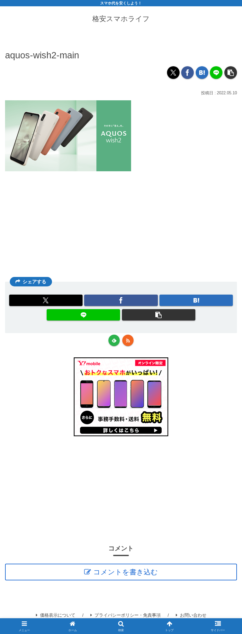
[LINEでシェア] (216, 72)
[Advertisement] (121, 227)
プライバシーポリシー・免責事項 (128, 615)
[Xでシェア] (173, 72)
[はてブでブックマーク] (202, 72)
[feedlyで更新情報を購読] (114, 340)
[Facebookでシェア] (187, 72)
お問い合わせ (193, 615)
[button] (230, 72)
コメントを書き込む (125, 572)
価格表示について (57, 615)
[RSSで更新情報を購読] (128, 340)
